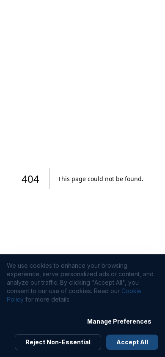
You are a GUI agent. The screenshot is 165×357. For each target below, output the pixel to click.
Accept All (132, 342)
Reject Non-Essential (58, 342)
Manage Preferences (119, 321)
